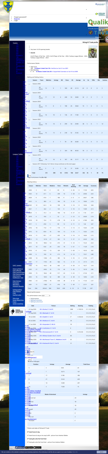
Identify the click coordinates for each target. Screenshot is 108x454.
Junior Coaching (18, 304)
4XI (17, 50)
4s (84, 80)
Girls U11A (26, 348)
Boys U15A (27, 341)
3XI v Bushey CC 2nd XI (46, 309)
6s (88, 80)
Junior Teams (18, 77)
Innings (52, 364)
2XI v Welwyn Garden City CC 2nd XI (50, 336)
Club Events (17, 276)
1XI (17, 45)
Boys (21, 80)
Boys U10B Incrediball (30, 343)
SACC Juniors (17, 265)
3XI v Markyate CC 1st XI (47, 313)
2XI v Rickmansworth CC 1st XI (49, 332)
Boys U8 (26, 325)
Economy (93, 186)
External (19, 73)
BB (73, 185)
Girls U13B (26, 352)
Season (35, 80)
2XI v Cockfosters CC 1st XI (48, 328)
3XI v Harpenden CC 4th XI (47, 324)
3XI (17, 48)
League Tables (18, 154)
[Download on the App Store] (37, 448)
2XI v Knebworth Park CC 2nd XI (49, 343)
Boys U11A (27, 332)
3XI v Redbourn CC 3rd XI (47, 320)
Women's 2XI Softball (20, 59)
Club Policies (17, 291)
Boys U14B (27, 340)
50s (99, 80)
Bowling (80, 306)
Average (85, 186)
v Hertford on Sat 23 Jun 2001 (51, 68)
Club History (17, 281)
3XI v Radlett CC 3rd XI (46, 317)
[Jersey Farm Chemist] (100, 9)
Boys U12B (27, 336)
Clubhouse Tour (18, 277)
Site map (16, 298)
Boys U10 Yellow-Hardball (32, 329)
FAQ (14, 293)
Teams (15, 43)
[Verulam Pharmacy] (100, 18)
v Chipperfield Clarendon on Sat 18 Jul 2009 (57, 71)
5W (80, 186)
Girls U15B (26, 354)
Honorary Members (16, 283)
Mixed (21, 149)
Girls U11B (26, 350)
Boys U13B (27, 338)
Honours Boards (18, 286)
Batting (72, 306)
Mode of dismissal (50, 394)
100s (93, 80)
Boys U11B (27, 334)
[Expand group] (29, 137)
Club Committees (19, 272)
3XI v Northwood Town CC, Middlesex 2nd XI (53, 339)
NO (62, 80)
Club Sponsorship (18, 274)
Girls (20, 129)
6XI (17, 53)
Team (41, 80)
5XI (17, 52)
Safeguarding (17, 290)
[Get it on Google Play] (29, 448)
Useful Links (17, 295)
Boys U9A (26, 327)
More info (75, 452)
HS (72, 80)
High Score (34, 67)
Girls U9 (25, 347)
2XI (17, 46)
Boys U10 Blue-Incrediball (31, 331)
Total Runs (86, 364)
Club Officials (17, 270)
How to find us (18, 269)
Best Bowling (34, 70)
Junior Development (30, 357)
